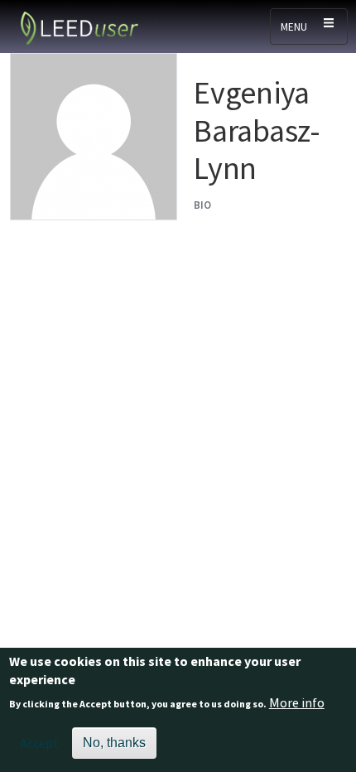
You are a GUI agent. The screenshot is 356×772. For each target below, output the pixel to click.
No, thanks (114, 743)
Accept (39, 743)
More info (297, 702)
